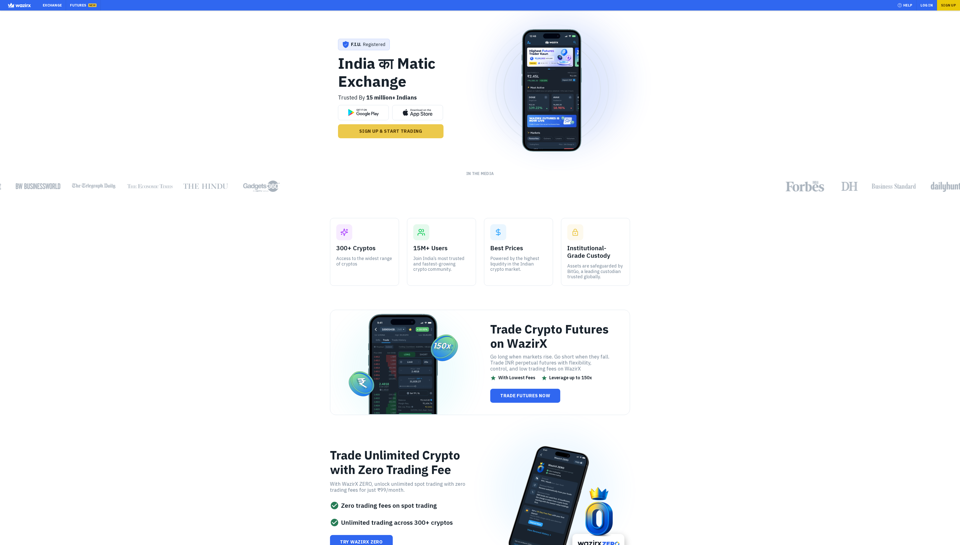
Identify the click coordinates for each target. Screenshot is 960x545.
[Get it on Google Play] (363, 112)
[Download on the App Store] (417, 112)
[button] (904, 5)
